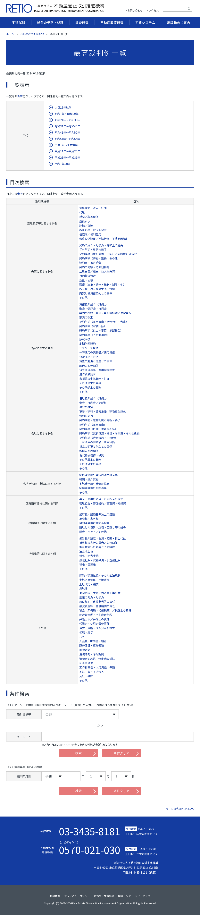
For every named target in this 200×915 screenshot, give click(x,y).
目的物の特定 (87, 276)
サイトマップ (142, 896)
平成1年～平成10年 (67, 145)
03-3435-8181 (89, 831)
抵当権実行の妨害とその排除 (97, 547)
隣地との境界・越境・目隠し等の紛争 (102, 527)
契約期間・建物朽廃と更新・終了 (99, 420)
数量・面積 (86, 280)
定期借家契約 (87, 343)
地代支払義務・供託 (91, 455)
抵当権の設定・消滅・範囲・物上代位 (102, 538)
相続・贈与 (86, 632)
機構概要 (55, 896)
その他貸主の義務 (90, 383)
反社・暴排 (86, 676)
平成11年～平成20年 (67, 151)
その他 (83, 298)
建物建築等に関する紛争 (94, 523)
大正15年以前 (63, 107)
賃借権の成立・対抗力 (93, 304)
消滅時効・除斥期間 (91, 654)
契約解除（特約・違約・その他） (99, 258)
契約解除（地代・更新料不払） (98, 429)
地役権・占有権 (88, 519)
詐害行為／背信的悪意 (93, 230)
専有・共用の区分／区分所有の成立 (101, 499)
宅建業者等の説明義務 (93, 488)
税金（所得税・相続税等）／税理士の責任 (105, 610)
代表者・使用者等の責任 (94, 623)
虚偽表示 (84, 221)
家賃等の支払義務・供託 (94, 379)
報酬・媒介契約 (88, 479)
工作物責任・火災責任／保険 (97, 667)
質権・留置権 (87, 564)
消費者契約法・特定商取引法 (97, 659)
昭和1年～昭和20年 (67, 114)
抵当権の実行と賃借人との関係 (98, 543)
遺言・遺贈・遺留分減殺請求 (97, 628)
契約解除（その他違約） (94, 335)
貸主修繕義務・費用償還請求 (97, 370)
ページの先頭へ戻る (177, 809)
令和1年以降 (62, 164)
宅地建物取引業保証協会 (94, 484)
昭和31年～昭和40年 (67, 126)
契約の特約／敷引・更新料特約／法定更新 (105, 313)
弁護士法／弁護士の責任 (94, 619)
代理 (82, 212)
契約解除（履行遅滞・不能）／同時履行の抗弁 (108, 254)
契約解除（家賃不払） (93, 326)
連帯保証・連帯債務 (91, 645)
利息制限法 (86, 663)
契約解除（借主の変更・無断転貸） (101, 330)
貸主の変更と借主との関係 (95, 361)
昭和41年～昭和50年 (67, 132)
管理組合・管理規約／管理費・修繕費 (102, 503)
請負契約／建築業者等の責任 (97, 602)
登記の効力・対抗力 (91, 597)
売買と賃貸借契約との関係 (95, 293)
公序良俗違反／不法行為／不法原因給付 (104, 239)
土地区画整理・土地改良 (94, 580)
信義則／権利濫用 (90, 234)
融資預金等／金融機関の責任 (97, 606)
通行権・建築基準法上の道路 (97, 514)
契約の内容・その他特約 (94, 267)
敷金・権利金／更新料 (93, 403)
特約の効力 (86, 416)
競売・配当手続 (88, 556)
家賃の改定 (86, 317)
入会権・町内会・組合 (93, 641)
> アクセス (153, 10)
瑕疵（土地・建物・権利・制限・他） (102, 284)
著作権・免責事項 (104, 896)
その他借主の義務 (90, 387)
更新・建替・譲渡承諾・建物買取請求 (102, 411)
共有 (82, 637)
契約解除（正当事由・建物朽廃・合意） (104, 322)
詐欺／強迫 (86, 225)
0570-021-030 (89, 847)
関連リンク (124, 896)
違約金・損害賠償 (90, 263)
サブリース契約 (88, 348)
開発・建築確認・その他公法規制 (99, 575)
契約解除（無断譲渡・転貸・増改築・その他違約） (110, 433)
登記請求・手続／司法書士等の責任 (101, 593)
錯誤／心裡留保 (88, 217)
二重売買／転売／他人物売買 (97, 271)
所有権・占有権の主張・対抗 (97, 289)
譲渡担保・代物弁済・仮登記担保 (99, 560)
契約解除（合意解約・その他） (98, 438)
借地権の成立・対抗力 (93, 398)
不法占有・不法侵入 (91, 672)
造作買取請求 (87, 374)
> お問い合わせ (134, 10)
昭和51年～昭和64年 (67, 139)
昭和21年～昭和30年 (67, 120)
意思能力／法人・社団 (93, 208)
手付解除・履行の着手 (93, 249)
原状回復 (84, 339)
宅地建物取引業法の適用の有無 (98, 475)
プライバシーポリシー (77, 896)
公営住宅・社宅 (88, 357)
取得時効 (84, 650)
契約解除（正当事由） (93, 425)
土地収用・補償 (88, 584)
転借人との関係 (88, 366)
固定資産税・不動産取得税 (95, 615)
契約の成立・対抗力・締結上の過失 (101, 245)
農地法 (83, 588)
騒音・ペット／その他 (93, 532)
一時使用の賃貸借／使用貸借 (97, 352)
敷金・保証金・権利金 (93, 308)
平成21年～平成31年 (67, 157)
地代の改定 (86, 407)
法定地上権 (86, 551)
